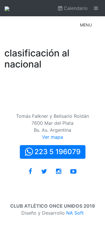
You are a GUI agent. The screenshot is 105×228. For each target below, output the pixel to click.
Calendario (75, 8)
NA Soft (75, 213)
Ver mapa (52, 137)
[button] (86, 25)
